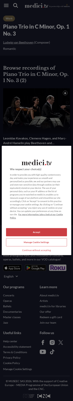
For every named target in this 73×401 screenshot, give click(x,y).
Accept (36, 232)
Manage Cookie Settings (36, 242)
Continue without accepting (36, 250)
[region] (36, 200)
